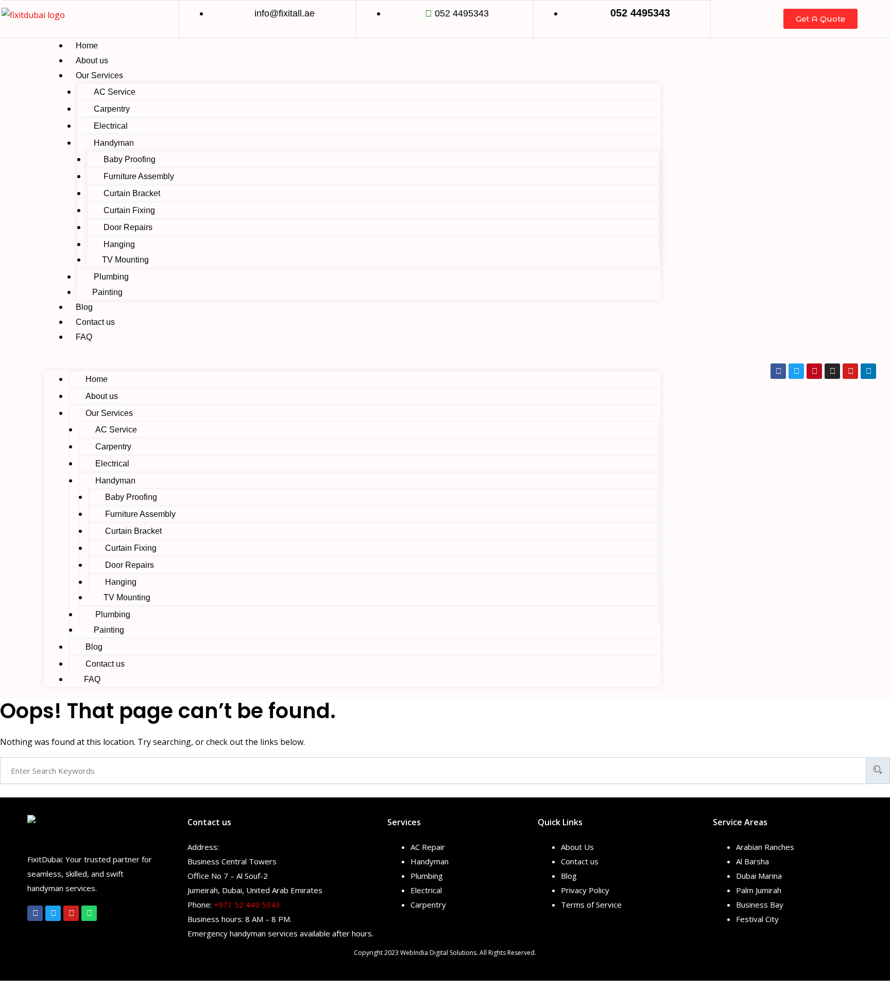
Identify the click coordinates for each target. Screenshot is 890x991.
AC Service (114, 92)
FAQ (84, 337)
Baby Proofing (130, 159)
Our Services (99, 75)
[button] (352, 363)
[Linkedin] (868, 371)
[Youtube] (850, 371)
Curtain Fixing (129, 210)
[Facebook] (778, 371)
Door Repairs (128, 227)
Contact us (95, 322)
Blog (84, 307)
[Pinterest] (814, 371)
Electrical (111, 125)
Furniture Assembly (139, 176)
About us (92, 60)
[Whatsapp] (89, 913)
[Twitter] (796, 371)
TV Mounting (125, 259)
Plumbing (111, 276)
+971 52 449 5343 (247, 904)
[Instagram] (832, 371)
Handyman (114, 142)
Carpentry (112, 109)
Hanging (119, 244)
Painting (107, 292)
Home (87, 45)
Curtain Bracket (132, 193)
